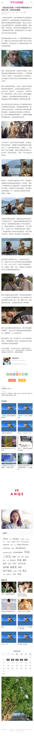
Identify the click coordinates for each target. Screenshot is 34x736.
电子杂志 (7, 570)
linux (4, 542)
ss (14, 545)
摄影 (25, 560)
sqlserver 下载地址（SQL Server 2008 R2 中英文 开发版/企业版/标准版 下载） (16, 394)
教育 (5, 563)
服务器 (13, 566)
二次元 (7, 556)
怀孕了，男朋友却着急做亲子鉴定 (25, 449)
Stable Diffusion (23, 544)
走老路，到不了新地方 (24, 611)
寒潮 (4, 560)
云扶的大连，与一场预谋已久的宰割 (25, 628)
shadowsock (25, 542)
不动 (26, 552)
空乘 (19, 571)
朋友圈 (6, 567)
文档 (9, 564)
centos (15, 538)
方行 (14, 563)
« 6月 (3, 674)
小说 (8, 560)
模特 (20, 567)
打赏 (22, 380)
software (6, 544)
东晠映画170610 (6, 388)
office (18, 542)
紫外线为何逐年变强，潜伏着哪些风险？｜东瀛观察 (25, 467)
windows (6, 548)
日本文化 (22, 563)
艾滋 (4, 574)
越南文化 (9, 574)
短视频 (15, 571)
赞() (12, 380)
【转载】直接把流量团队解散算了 (8, 416)
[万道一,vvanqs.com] (17, 2)
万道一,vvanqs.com (7, 350)
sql (12, 545)
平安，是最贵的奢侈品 (8, 594)
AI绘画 (5, 539)
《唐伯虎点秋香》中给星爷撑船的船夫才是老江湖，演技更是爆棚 (16, 351)
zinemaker (18, 552)
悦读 (24, 12)
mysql (13, 542)
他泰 (14, 556)
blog (10, 539)
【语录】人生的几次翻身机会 (25, 416)
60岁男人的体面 (22, 644)
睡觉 (2, 627)
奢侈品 (27, 557)
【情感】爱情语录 (6, 433)
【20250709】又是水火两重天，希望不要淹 (8, 466)
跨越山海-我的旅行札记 (8, 611)
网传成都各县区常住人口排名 (8, 449)
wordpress (20, 547)
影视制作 (13, 560)
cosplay (22, 539)
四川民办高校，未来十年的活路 (22, 595)
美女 (24, 570)
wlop (12, 548)
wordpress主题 (7, 552)
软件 (14, 574)
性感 (19, 560)
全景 (18, 557)
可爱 (22, 557)
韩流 (19, 574)
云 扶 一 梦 (4, 644)
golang (27, 539)
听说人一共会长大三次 (24, 433)
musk (8, 542)
